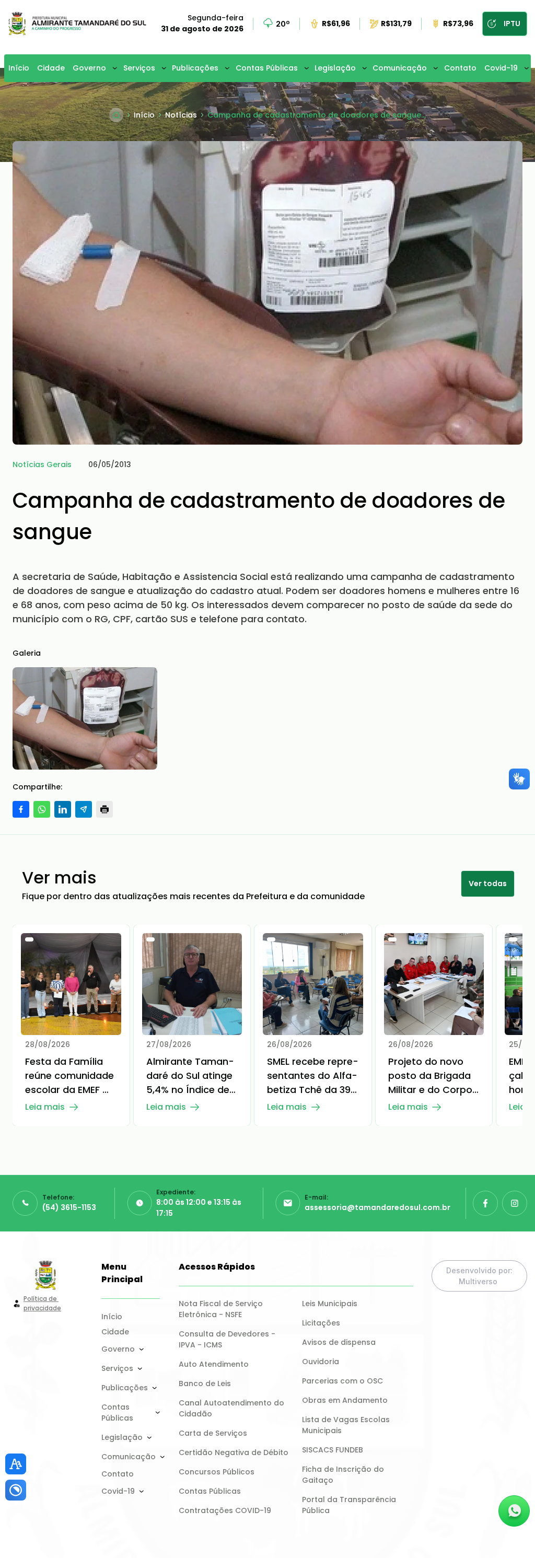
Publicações (195, 68)
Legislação (335, 68)
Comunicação (400, 68)
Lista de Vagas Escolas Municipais (347, 1425)
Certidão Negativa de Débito (233, 1452)
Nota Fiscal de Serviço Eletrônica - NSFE (222, 1309)
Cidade (51, 68)
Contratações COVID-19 (225, 1510)
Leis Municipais (329, 1303)
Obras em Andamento (345, 1400)
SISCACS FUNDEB (332, 1450)
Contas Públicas (267, 68)
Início (18, 68)
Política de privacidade (42, 1303)
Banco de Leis (205, 1383)
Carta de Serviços (213, 1433)
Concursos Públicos (216, 1472)
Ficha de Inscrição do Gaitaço (344, 1474)
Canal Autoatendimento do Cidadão (232, 1408)
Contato (460, 68)
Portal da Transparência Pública (350, 1505)
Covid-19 (501, 68)
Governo (89, 68)
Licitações (321, 1323)
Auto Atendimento (214, 1364)
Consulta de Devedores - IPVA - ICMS (228, 1339)
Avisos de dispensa (339, 1342)
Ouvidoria (320, 1361)
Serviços (139, 68)
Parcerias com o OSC (342, 1381)
